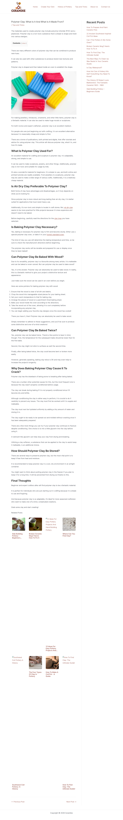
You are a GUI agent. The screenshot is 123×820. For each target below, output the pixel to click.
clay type (58, 218)
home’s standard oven (55, 235)
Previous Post (17, 802)
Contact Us (105, 7)
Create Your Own (47, 7)
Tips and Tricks (81, 7)
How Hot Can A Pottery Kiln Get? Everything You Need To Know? (98, 73)
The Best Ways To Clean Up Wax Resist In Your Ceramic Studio (98, 61)
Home (35, 7)
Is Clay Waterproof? (94, 68)
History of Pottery (65, 7)
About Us (94, 7)
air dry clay (68, 207)
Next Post (71, 802)
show (24, 43)
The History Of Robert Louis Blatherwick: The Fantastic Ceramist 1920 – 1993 (98, 82)
